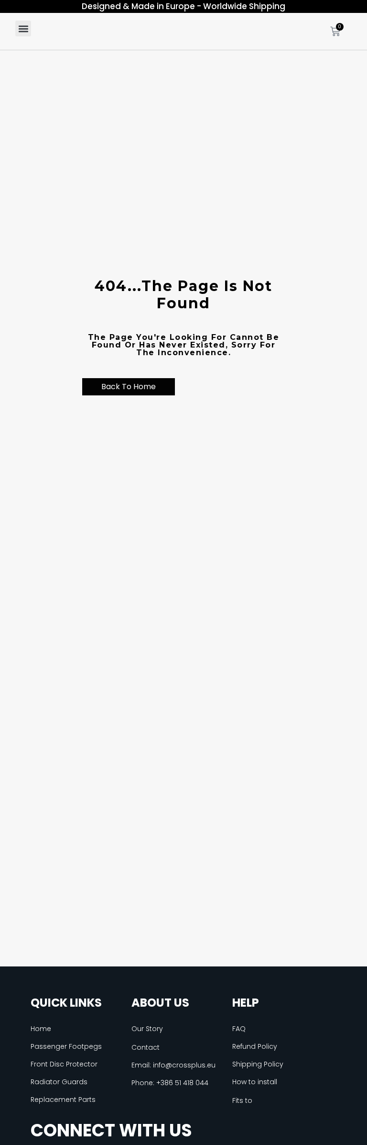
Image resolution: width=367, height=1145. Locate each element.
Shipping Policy (257, 1064)
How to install (254, 1082)
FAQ (239, 1028)
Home (41, 1028)
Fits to (242, 1100)
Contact (145, 1047)
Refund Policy (254, 1046)
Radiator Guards (59, 1082)
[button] (23, 28)
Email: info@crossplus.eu (173, 1065)
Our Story (147, 1028)
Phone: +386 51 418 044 (169, 1083)
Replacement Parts (63, 1099)
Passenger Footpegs (66, 1046)
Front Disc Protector (64, 1064)
